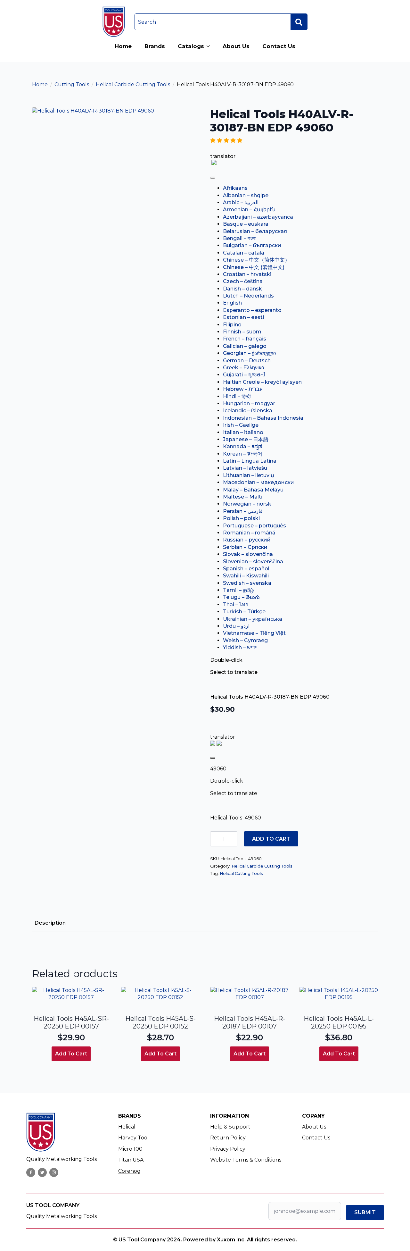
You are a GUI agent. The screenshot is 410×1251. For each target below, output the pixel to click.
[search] (299, 22)
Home (123, 46)
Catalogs (191, 46)
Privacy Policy (227, 1149)
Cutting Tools (71, 84)
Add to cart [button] (71, 1054)
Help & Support (230, 1127)
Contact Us (278, 46)
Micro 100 (130, 1149)
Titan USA (131, 1160)
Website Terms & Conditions (245, 1160)
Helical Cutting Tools (241, 873)
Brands (154, 46)
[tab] (50, 923)
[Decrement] (215, 839)
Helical (126, 1127)
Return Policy (228, 1138)
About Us (236, 46)
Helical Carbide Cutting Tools (133, 84)
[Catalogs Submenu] (210, 46)
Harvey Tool (133, 1138)
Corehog (129, 1171)
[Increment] (232, 839)
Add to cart (271, 839)
